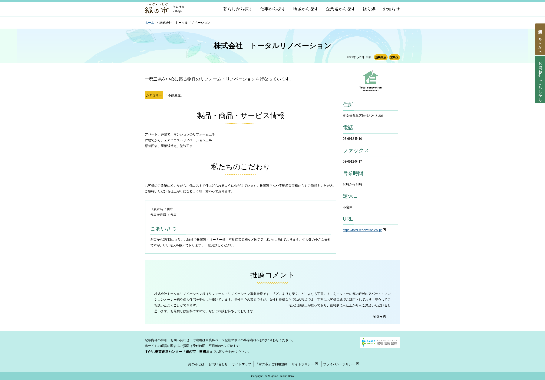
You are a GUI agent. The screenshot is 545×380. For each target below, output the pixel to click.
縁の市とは (196, 364)
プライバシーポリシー (339, 364)
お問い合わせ (540, 79)
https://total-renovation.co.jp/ (362, 230)
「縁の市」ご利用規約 (271, 364)
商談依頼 (540, 39)
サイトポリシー (303, 364)
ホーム (149, 22)
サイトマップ (241, 364)
